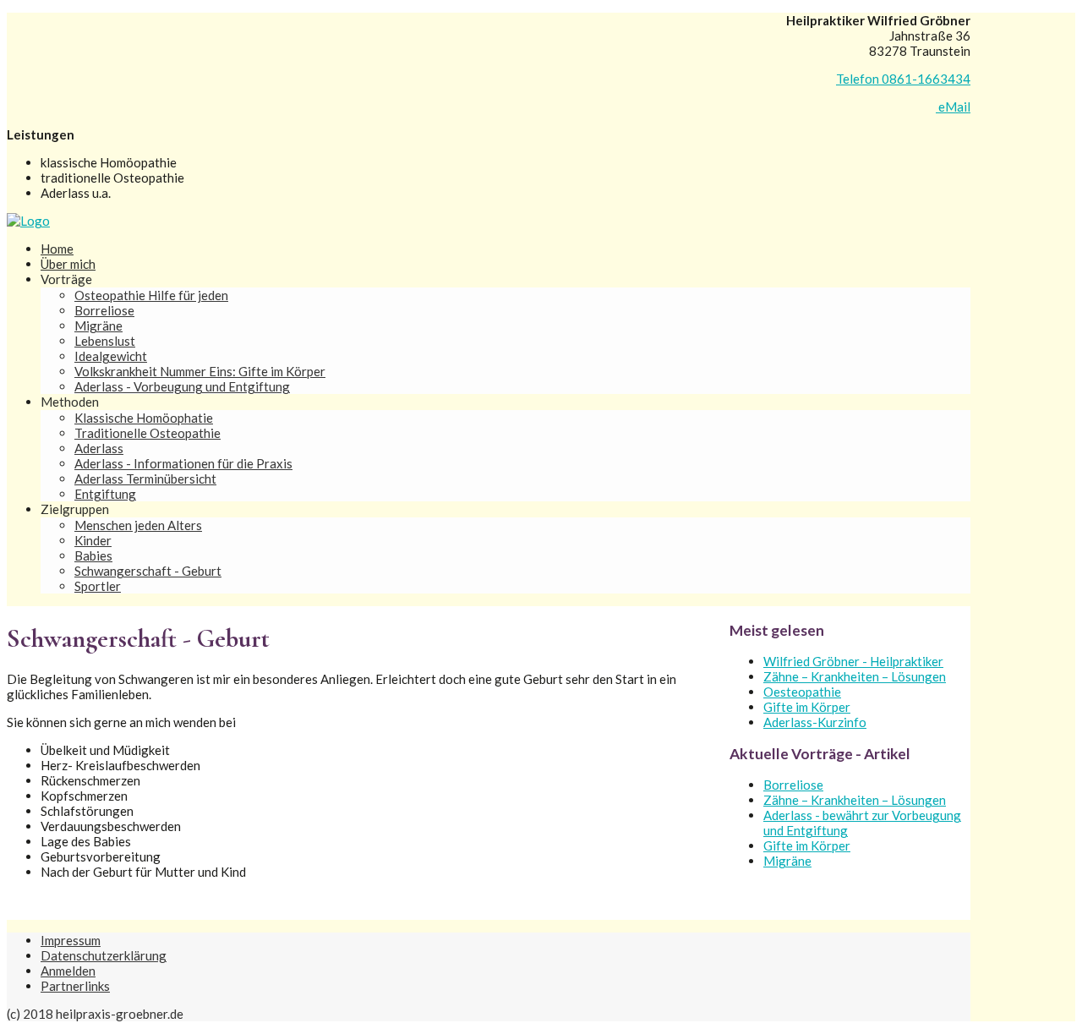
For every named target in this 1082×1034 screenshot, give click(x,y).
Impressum (71, 940)
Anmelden (68, 970)
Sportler (97, 586)
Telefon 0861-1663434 (903, 78)
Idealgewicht (110, 356)
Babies (93, 555)
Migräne (98, 325)
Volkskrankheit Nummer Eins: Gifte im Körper (199, 371)
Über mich (68, 263)
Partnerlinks (75, 985)
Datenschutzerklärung (104, 955)
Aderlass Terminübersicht (145, 478)
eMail (953, 106)
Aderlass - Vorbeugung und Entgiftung (182, 386)
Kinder (93, 540)
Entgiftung (105, 493)
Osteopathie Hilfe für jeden (151, 295)
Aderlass (98, 448)
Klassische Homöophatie (143, 417)
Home (57, 248)
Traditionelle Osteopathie (147, 432)
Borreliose (104, 310)
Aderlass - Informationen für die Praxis (183, 463)
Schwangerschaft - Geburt (147, 570)
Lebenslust (104, 340)
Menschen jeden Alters (138, 525)
